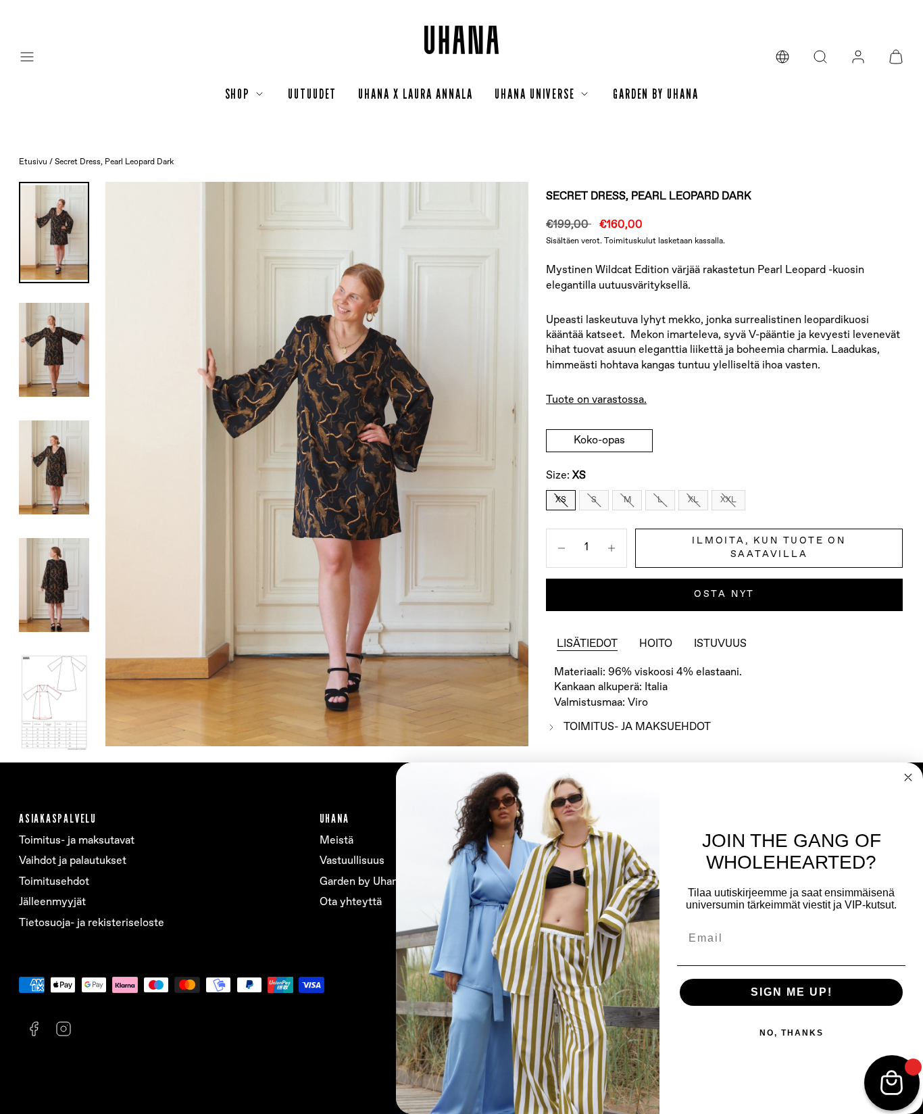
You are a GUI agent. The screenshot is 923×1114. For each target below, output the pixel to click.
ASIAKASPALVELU (58, 818)
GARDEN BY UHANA (656, 94)
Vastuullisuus (352, 861)
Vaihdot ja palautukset (72, 861)
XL (693, 500)
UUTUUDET (312, 94)
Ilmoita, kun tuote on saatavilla (769, 547)
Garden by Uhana (361, 882)
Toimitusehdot (54, 882)
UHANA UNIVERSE (535, 94)
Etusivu (33, 162)
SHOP (238, 94)
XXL (728, 500)
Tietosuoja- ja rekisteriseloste (91, 923)
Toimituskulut (630, 241)
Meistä (336, 840)
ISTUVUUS (720, 644)
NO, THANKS (791, 1033)
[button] (27, 57)
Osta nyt (724, 594)
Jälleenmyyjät (52, 902)
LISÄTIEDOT (587, 644)
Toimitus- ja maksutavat (76, 840)
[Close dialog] (908, 777)
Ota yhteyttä (351, 902)
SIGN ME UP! (791, 992)
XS (560, 500)
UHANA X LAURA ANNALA (415, 94)
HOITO (655, 644)
